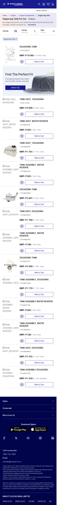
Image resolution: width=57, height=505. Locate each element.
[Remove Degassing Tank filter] (16, 39)
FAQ (50, 501)
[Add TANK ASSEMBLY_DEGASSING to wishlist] (22, 294)
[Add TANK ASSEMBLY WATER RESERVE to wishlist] (22, 316)
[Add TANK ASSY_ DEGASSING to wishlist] (22, 114)
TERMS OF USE (7, 501)
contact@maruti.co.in (12, 462)
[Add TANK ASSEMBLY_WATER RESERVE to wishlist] (22, 182)
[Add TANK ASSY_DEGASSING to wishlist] (22, 226)
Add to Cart (39, 62)
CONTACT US (42, 501)
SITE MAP (31, 501)
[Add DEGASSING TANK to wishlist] (22, 61)
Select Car (15, 88)
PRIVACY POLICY (20, 501)
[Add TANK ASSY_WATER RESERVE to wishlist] (22, 136)
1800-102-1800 (9, 454)
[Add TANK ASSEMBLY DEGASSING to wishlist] (22, 384)
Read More (32, 25)
